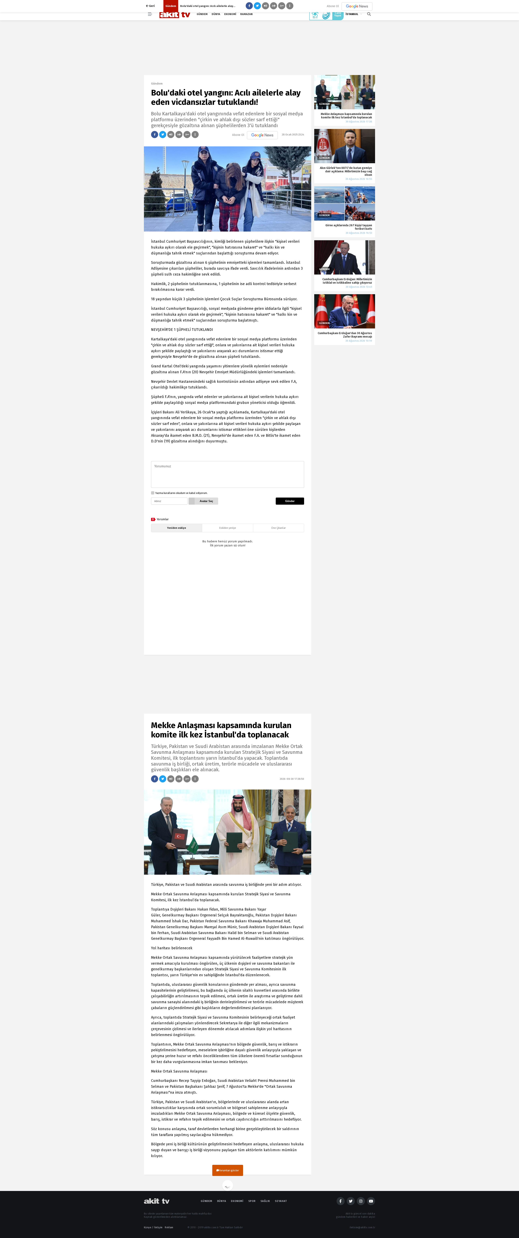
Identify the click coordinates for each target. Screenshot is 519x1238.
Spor (252, 1201)
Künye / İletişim (153, 1227)
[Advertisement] (227, 605)
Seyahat (281, 1201)
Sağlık (265, 1201)
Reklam (169, 1227)
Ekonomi (230, 14)
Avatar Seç (206, 501)
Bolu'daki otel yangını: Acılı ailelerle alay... (207, 6)
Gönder (290, 501)
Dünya (216, 14)
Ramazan (246, 14)
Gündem (202, 14)
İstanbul (352, 14)
